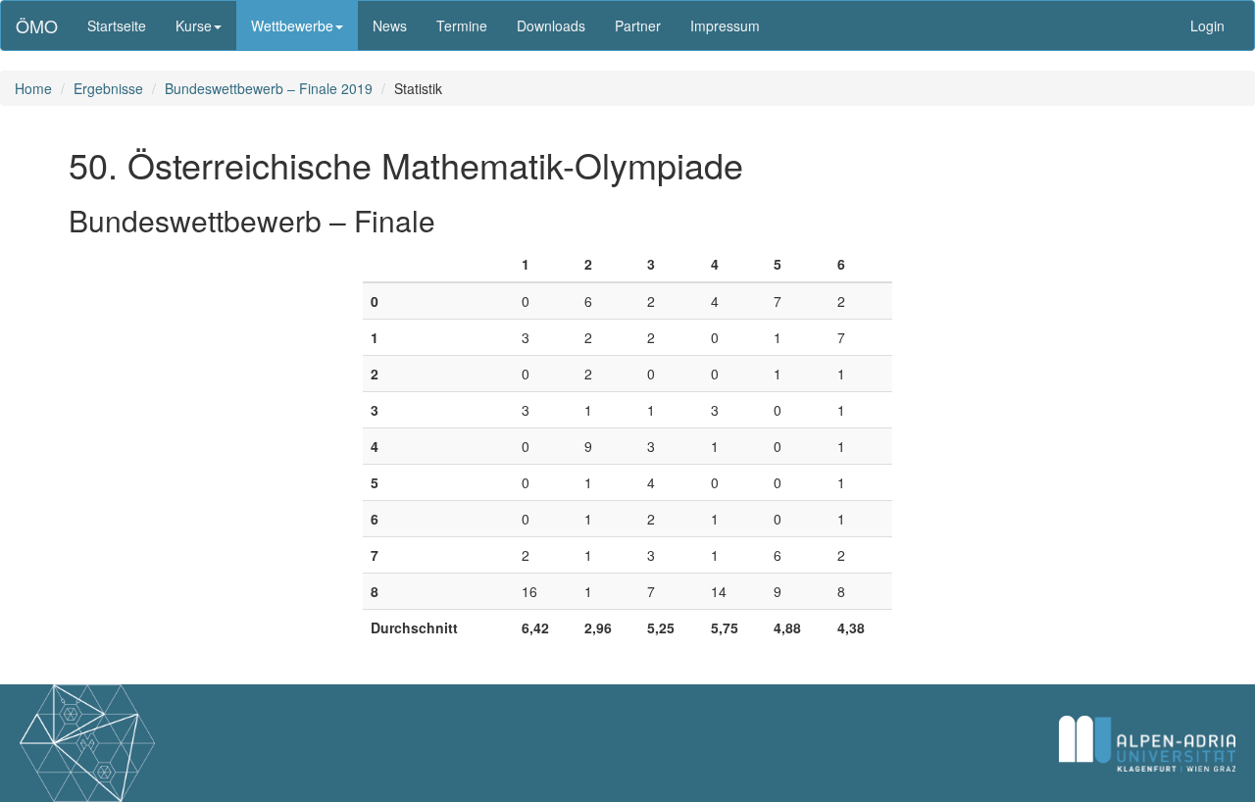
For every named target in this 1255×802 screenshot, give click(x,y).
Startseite (116, 25)
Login (1207, 25)
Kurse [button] (194, 25)
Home (33, 88)
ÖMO (37, 25)
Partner (638, 25)
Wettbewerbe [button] (292, 25)
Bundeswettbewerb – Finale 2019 (269, 88)
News (390, 25)
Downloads (551, 25)
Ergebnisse (108, 88)
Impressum (725, 25)
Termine (461, 25)
